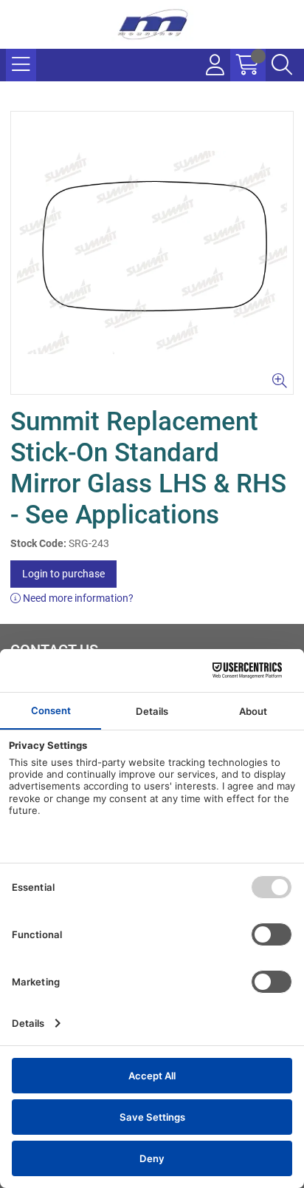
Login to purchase (63, 574)
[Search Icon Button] (282, 65)
